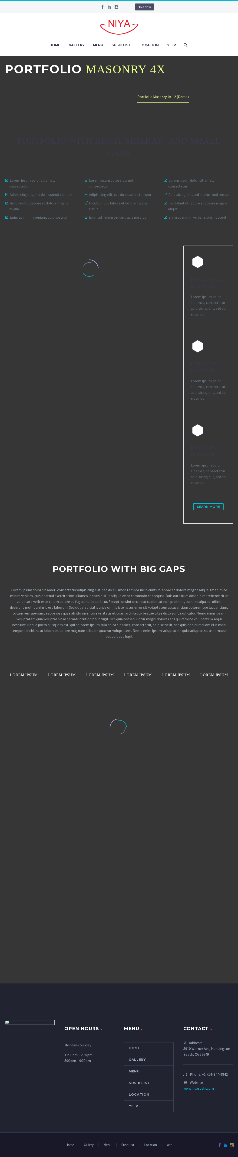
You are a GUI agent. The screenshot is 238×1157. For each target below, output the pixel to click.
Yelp (171, 45)
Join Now (144, 7)
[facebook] (102, 7)
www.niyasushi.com (198, 1088)
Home (55, 45)
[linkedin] (109, 7)
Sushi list (121, 45)
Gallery (77, 45)
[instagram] (116, 7)
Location (149, 45)
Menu (98, 45)
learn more (208, 507)
